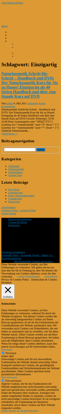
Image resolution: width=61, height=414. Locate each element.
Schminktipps (15, 172)
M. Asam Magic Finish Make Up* (33, 44)
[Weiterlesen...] (9, 133)
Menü (4, 26)
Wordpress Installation (13, 252)
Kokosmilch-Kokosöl (19, 38)
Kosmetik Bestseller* (19, 41)
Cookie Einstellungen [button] (28, 276)
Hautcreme (14, 201)
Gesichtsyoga (15, 192)
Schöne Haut (15, 175)
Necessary (10, 353)
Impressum (14, 225)
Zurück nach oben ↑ (43, 261)
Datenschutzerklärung (20, 219)
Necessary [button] (6, 349)
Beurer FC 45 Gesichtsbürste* (31, 53)
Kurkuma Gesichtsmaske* (29, 56)
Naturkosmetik (16, 169)
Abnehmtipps (8, 207)
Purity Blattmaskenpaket (21, 195)
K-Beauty (13, 32)
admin (9, 103)
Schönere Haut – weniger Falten (18, 210)
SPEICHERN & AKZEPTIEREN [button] (19, 411)
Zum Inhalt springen (12, 2)
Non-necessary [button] (9, 377)
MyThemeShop (22, 261)
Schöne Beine (8, 213)
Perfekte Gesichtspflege (20, 35)
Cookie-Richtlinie (17, 222)
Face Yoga (13, 189)
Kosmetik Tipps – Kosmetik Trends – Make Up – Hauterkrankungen (25, 14)
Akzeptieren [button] (50, 276)
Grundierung (15, 198)
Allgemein (32, 103)
